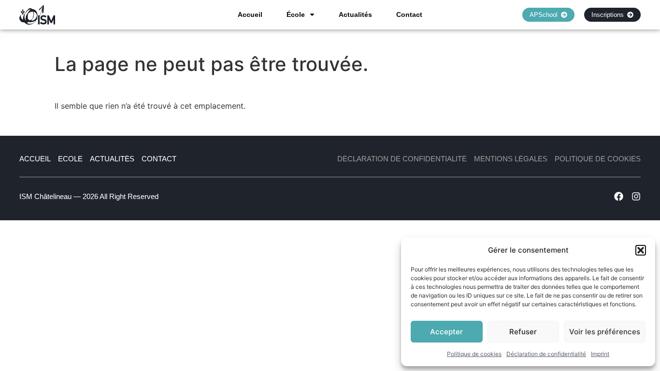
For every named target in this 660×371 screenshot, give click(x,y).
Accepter (446, 331)
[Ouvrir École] (312, 14)
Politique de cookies (474, 353)
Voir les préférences (604, 331)
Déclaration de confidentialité (546, 353)
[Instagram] (636, 196)
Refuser (523, 331)
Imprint (600, 353)
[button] (641, 250)
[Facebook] (618, 196)
